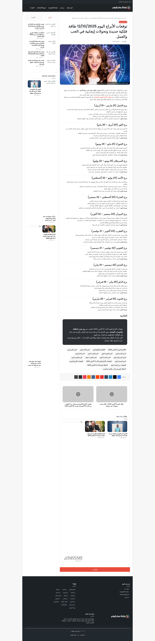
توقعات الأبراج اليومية (75, 361)
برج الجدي (73, 592)
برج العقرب (65, 598)
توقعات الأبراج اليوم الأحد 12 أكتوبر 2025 (98, 361)
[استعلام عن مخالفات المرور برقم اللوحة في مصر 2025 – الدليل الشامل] (50, 35)
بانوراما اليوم (117, 18)
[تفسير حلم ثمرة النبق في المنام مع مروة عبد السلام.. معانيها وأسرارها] (50, 62)
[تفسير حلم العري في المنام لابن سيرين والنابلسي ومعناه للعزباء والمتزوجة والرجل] (50, 26)
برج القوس (57, 598)
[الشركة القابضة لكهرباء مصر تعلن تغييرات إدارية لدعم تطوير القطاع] (95, 426)
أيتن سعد (124, 41)
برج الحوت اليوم (92, 353)
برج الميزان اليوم (120, 361)
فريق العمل (73, 635)
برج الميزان (72, 601)
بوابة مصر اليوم (75, 631)
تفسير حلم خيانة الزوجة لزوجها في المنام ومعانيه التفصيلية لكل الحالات (36, 53)
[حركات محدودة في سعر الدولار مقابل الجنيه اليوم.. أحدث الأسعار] (48, 147)
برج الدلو (66, 595)
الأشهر (50, 17)
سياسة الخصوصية (53, 7)
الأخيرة (33, 17)
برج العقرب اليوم (90, 357)
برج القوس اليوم (76, 357)
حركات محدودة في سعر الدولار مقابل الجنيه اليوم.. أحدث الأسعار (49, 218)
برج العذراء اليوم (104, 357)
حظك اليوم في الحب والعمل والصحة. (114, 369)
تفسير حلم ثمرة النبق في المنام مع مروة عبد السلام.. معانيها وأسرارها (36, 62)
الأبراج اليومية (72, 589)
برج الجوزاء (65, 592)
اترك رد (95, 569)
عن (78, 635)
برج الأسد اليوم (84, 350)
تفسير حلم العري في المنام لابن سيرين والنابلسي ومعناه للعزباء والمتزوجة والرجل (36, 26)
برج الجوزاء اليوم (106, 353)
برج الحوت (72, 595)
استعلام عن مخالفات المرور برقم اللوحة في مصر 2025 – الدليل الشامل (36, 34)
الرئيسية (124, 18)
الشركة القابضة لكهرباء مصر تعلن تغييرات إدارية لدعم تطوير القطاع (96, 434)
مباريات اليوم (72, 604)
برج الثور (58, 589)
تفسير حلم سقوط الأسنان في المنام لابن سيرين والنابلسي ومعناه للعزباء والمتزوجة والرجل (36, 44)
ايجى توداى (70, 7)
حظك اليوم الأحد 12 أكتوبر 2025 (97, 365)
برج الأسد (64, 589)
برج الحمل (58, 592)
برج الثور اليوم (71, 350)
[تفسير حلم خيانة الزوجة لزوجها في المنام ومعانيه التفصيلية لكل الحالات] (50, 54)
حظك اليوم (56, 601)
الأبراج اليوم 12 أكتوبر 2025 (116, 350)
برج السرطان (58, 595)
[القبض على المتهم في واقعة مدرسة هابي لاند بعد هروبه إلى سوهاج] (117, 426)
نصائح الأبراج (64, 604)
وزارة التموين (72, 607)
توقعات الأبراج (64, 601)
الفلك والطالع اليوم (98, 350)
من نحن (62, 7)
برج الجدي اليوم (120, 353)
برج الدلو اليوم (79, 353)
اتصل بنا (32, 7)
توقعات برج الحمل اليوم (118, 365)
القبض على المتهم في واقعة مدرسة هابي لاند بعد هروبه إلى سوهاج (118, 434)
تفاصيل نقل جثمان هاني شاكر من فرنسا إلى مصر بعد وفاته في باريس (73, 558)
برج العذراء (72, 598)
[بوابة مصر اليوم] (121, 7)
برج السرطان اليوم (119, 357)
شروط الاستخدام (41, 7)
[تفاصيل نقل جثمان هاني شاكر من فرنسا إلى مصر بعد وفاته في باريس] (72, 488)
